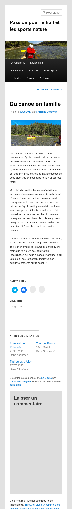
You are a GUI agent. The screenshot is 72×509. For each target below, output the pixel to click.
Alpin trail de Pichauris (17, 345)
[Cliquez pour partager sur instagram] (33, 289)
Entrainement (18, 62)
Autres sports (50, 70)
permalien (15, 385)
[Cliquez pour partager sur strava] (42, 289)
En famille (16, 77)
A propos (44, 77)
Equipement (36, 62)
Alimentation (17, 70)
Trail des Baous (45, 343)
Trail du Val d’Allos (21, 361)
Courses (33, 70)
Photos (30, 77)
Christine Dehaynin (46, 111)
